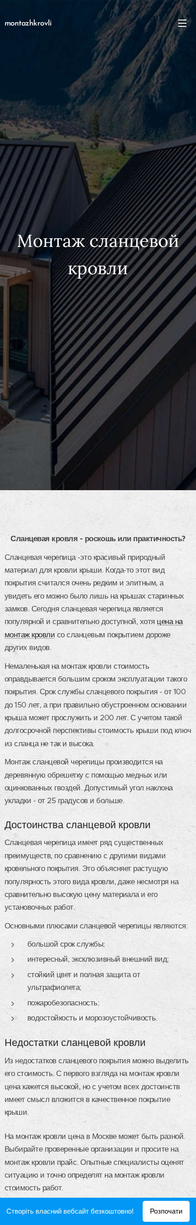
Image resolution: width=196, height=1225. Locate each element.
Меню (182, 23)
